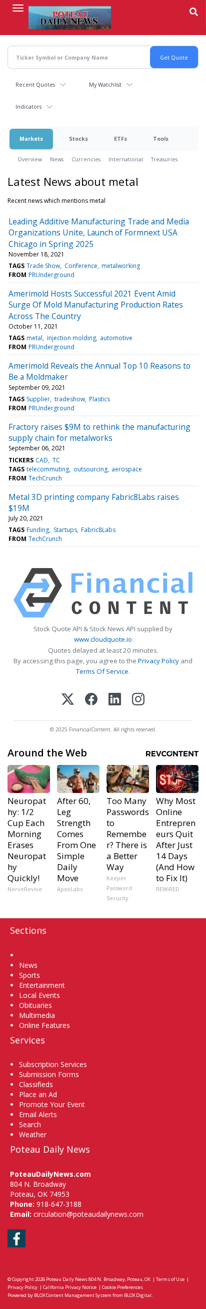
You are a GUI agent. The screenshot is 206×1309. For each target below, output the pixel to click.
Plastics (99, 399)
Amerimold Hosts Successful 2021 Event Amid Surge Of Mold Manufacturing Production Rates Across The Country (95, 305)
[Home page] (69, 18)
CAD (42, 460)
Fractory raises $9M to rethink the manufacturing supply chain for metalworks (99, 432)
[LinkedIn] (114, 700)
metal (34, 338)
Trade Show (43, 265)
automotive (116, 338)
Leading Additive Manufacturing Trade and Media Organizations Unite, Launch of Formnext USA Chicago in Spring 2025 (98, 232)
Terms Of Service (102, 671)
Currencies (86, 159)
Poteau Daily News (67, 1279)
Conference (81, 265)
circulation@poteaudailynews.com (89, 1214)
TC (56, 460)
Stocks (78, 138)
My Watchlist (105, 84)
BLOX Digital (138, 1295)
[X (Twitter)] (68, 700)
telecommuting (47, 469)
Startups (65, 530)
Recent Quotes (35, 84)
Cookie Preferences (122, 1287)
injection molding (71, 338)
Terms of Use (170, 1279)
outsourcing (91, 469)
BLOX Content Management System (73, 1295)
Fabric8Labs (98, 530)
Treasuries (164, 159)
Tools (160, 138)
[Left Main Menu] (18, 8)
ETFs (120, 138)
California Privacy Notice (69, 1287)
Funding (37, 530)
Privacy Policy (158, 660)
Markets (31, 138)
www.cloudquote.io (103, 639)
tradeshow (69, 399)
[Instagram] (138, 700)
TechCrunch (45, 478)
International (125, 159)
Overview (30, 159)
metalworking (121, 265)
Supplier (38, 399)
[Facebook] (91, 700)
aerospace (127, 469)
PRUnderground (51, 275)
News (57, 159)
